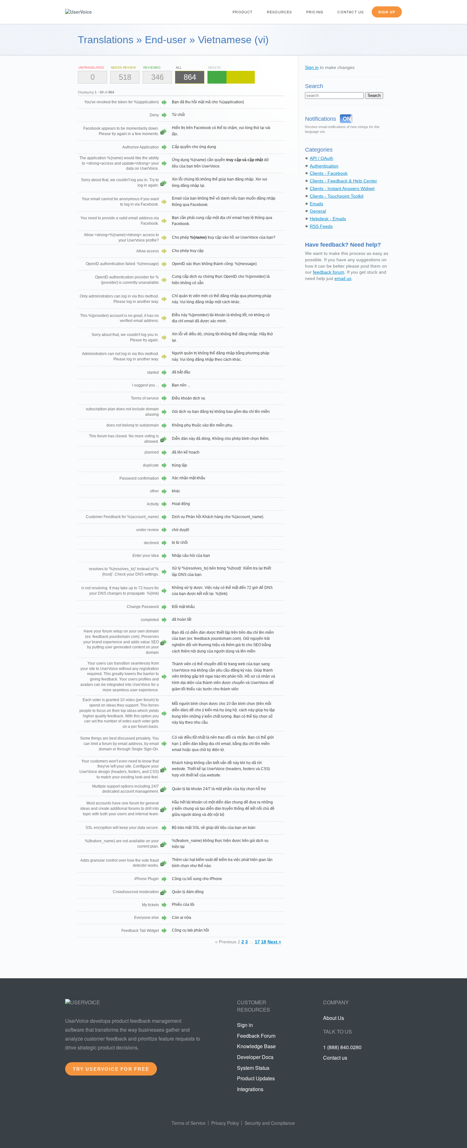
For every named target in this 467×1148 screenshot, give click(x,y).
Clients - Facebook (329, 173)
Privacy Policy (225, 1123)
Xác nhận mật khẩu (188, 478)
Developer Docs (255, 1057)
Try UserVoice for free (111, 1068)
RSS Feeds (321, 226)
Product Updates (256, 1078)
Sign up (386, 12)
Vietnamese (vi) (233, 39)
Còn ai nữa (181, 917)
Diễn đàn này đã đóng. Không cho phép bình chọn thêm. (220, 438)
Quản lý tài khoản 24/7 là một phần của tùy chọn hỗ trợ (219, 789)
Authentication (324, 165)
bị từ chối (180, 542)
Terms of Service (189, 1123)
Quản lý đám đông (188, 892)
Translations (105, 39)
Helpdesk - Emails (328, 218)
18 (263, 941)
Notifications (320, 119)
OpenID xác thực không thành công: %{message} (214, 264)
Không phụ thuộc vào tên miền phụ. (202, 425)
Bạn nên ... (181, 385)
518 (125, 77)
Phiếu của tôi (183, 904)
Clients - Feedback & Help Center (343, 180)
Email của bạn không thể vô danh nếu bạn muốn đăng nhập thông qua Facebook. (223, 201)
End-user (165, 39)
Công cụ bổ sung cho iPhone (197, 879)
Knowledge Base (256, 1046)
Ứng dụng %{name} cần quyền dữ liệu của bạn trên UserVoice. (220, 163)
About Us (333, 1018)
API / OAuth (321, 158)
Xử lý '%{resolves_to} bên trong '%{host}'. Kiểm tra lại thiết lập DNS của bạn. (221, 571)
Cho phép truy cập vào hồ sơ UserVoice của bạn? (223, 237)
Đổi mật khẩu (183, 607)
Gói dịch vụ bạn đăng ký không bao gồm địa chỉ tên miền (221, 411)
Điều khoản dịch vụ (188, 398)
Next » (274, 941)
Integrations (250, 1089)
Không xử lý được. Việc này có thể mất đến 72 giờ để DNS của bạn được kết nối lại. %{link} (222, 590)
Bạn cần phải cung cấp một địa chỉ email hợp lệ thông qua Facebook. (222, 220)
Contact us (350, 11)
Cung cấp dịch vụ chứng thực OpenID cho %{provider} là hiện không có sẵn (221, 279)
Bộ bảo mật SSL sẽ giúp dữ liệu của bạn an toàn (213, 827)
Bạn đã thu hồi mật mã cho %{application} (208, 102)
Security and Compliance (270, 1123)
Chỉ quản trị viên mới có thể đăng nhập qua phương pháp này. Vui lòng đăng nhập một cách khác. (221, 299)
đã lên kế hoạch (186, 452)
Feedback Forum (256, 1035)
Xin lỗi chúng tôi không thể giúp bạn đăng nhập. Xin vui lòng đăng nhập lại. (219, 182)
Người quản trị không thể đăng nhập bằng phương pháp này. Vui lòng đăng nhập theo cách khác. (220, 356)
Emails (316, 203)
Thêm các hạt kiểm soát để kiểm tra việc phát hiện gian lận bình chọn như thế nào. (222, 863)
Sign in (312, 67)
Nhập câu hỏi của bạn (191, 555)
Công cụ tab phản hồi (190, 930)
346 (157, 77)
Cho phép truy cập (188, 251)
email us (343, 278)
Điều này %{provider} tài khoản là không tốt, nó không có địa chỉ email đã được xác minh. (221, 318)
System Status (253, 1067)
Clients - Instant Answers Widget (342, 188)
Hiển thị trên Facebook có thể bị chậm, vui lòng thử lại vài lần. (221, 131)
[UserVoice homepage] (89, 12)
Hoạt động (181, 504)
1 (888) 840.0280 (342, 1047)
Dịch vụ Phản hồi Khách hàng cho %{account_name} (217, 517)
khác (176, 491)
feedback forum (328, 272)
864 (190, 77)
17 (257, 941)
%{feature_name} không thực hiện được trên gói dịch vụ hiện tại (220, 843)
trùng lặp (179, 465)
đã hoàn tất (181, 619)
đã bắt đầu (181, 372)
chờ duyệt (180, 530)
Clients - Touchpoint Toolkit (336, 196)
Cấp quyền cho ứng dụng (194, 147)
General (318, 211)
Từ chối (178, 115)
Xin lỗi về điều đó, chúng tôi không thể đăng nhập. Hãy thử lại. (222, 337)
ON (347, 118)
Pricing (314, 11)
